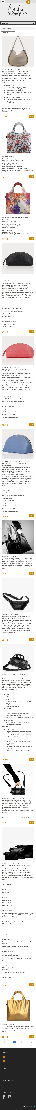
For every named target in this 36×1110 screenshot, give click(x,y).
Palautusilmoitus (8, 1085)
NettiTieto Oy (31, 1106)
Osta (31, 116)
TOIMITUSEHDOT (8, 1073)
